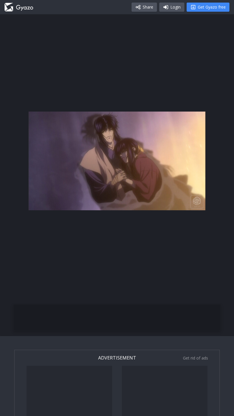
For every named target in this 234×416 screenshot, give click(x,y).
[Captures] (19, 7)
